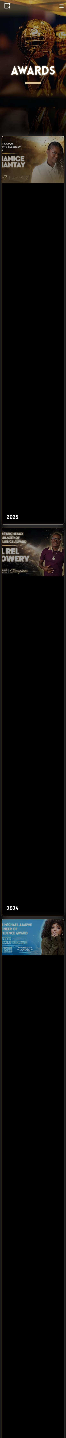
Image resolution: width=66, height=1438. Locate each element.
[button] (61, 6)
